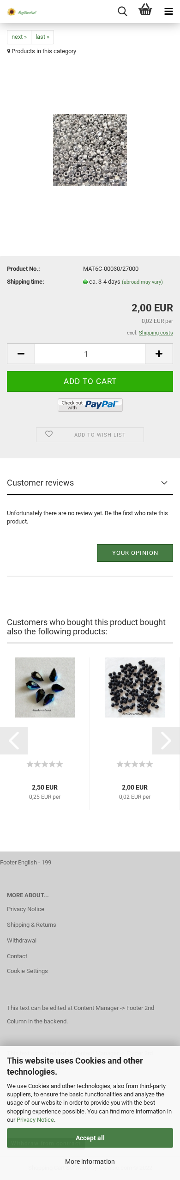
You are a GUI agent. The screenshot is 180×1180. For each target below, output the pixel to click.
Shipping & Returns (31, 924)
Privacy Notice (35, 1119)
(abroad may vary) (142, 282)
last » (42, 36)
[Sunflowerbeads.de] (18, 11)
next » (19, 36)
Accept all (90, 1138)
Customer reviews (40, 482)
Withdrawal (21, 940)
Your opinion (135, 552)
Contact (17, 956)
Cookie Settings (27, 970)
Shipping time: (25, 281)
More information (90, 1161)
